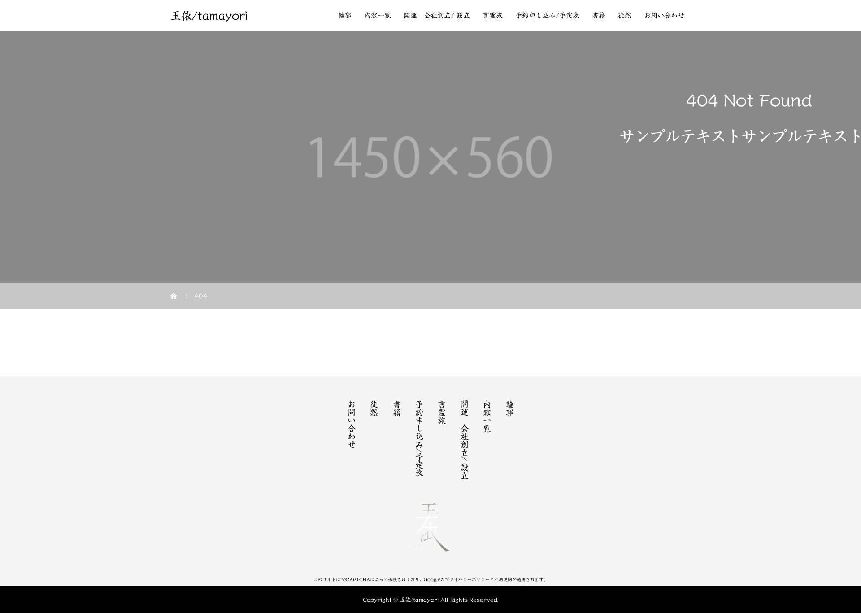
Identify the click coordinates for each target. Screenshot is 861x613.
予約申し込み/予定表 (547, 15)
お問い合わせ (664, 15)
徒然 (624, 15)
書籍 (598, 15)
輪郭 (345, 15)
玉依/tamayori (209, 15)
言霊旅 (493, 15)
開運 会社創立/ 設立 (437, 15)
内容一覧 (377, 15)
